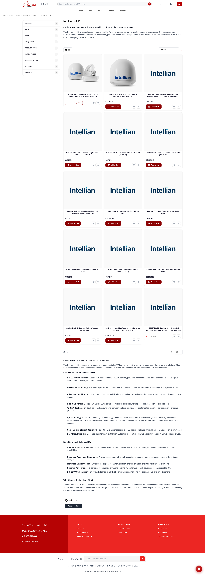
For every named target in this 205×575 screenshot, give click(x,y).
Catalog (17, 15)
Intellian (25, 15)
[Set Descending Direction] (181, 49)
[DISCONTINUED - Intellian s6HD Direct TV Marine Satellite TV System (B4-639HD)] (82, 73)
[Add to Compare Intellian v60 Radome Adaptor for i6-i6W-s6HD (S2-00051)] (138, 165)
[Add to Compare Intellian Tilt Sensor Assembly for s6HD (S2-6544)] (179, 223)
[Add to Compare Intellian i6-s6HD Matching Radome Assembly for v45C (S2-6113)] (98, 340)
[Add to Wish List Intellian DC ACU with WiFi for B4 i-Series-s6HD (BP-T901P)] (174, 165)
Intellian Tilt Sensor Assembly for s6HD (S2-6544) (163, 212)
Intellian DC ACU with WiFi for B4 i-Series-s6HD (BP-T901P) (163, 154)
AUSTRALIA (89, 566)
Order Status (122, 532)
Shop (81, 10)
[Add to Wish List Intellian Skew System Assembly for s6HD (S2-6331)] (134, 223)
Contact (123, 10)
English (45, 4)
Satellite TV (34, 15)
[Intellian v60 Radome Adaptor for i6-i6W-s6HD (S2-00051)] (123, 131)
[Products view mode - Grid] (66, 49)
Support (111, 10)
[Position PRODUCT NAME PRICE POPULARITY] (169, 49)
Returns (170, 536)
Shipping (161, 536)
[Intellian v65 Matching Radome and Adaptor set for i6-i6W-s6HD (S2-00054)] (123, 307)
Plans (100, 10)
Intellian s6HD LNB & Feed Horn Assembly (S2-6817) (163, 270)
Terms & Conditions (84, 536)
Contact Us (162, 529)
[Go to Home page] (29, 4)
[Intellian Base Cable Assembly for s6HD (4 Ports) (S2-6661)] (123, 248)
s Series (44, 15)
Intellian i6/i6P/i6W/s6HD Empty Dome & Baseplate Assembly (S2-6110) (122, 95)
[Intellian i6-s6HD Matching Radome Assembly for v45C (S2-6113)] (82, 307)
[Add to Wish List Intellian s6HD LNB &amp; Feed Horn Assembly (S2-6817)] (174, 282)
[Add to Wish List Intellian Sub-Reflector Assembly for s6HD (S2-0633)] (94, 282)
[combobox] (104, 4)
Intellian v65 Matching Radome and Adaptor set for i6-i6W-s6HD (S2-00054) (122, 329)
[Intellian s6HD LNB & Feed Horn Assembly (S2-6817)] (163, 248)
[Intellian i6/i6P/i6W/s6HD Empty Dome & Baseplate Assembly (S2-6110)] (123, 73)
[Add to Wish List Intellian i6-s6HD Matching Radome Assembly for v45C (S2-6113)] (94, 340)
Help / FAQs (163, 532)
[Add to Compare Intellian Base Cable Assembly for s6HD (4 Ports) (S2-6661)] (138, 282)
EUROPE (111, 566)
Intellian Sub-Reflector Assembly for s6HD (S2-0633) (83, 270)
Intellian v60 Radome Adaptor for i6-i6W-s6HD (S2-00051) (123, 154)
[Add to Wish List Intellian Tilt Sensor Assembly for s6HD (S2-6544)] (174, 223)
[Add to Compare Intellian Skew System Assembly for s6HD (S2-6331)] (138, 223)
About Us (80, 529)
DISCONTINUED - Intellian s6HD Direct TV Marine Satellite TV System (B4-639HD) (83, 95)
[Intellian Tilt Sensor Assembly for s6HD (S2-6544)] (163, 190)
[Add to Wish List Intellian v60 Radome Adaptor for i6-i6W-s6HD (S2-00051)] (134, 165)
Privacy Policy (82, 532)
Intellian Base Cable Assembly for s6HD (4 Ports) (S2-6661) (123, 270)
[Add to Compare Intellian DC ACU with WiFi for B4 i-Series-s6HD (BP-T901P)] (179, 165)
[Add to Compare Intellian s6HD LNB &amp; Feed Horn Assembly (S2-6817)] (179, 282)
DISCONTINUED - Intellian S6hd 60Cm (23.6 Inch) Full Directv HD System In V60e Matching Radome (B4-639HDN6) (163, 329)
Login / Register (124, 529)
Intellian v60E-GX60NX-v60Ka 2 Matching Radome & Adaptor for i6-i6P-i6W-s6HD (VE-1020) (163, 95)
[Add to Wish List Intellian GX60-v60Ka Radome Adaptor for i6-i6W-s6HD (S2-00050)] (94, 165)
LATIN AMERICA (124, 566)
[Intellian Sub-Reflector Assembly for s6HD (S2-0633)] (82, 248)
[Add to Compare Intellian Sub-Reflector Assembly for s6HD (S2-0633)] (98, 282)
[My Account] (160, 4)
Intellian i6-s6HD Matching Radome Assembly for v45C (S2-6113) (82, 329)
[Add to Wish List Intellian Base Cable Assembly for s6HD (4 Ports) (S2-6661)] (134, 282)
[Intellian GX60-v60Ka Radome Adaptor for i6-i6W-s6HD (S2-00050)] (82, 131)
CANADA (100, 566)
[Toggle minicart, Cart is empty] (179, 4)
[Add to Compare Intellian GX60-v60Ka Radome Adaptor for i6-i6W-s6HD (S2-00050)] (98, 165)
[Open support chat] (199, 569)
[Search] (149, 3)
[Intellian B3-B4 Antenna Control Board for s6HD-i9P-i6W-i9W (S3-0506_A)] (82, 190)
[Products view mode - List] (69, 49)
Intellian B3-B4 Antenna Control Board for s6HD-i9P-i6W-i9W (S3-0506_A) (82, 212)
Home (4, 15)
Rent (90, 10)
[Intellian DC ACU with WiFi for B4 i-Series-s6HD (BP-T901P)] (163, 131)
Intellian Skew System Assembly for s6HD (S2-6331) (123, 212)
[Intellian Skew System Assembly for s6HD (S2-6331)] (123, 190)
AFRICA (71, 566)
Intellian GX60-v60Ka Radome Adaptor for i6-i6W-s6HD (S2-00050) (82, 154)
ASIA (79, 566)
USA (136, 566)
